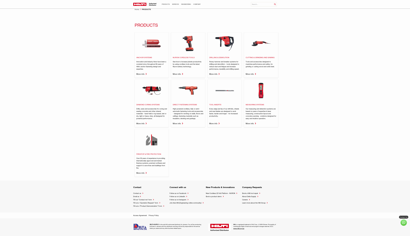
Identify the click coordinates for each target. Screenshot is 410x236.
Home (137, 9)
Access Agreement (140, 215)
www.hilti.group (238, 228)
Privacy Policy (154, 215)
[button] (166, 4)
